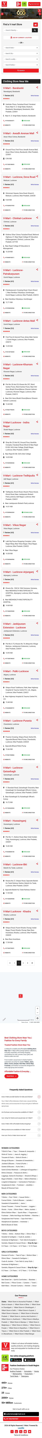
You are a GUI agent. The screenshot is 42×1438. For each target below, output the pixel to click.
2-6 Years (13, 1246)
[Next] (27, 963)
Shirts (11, 1234)
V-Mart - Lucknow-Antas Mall (19, 320)
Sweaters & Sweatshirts (24, 1160)
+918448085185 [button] (9, 852)
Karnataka (28, 1371)
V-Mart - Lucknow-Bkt (15, 864)
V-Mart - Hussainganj (14, 820)
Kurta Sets (19, 1167)
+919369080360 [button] (9, 463)
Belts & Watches (30, 1179)
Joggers (32, 1206)
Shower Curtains (17, 1286)
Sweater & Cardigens (9, 1237)
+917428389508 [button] (9, 899)
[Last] (32, 963)
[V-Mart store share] (37, 87)
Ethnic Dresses (7, 1173)
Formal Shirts (6, 1200)
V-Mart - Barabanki (13, 88)
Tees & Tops (20, 1255)
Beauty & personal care (10, 1188)
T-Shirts (4, 1197)
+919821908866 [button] (9, 755)
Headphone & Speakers (10, 1222)
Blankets (32, 1280)
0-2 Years (5, 1246)
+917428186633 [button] (9, 658)
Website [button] (7, 125)
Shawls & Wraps (30, 1176)
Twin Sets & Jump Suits (23, 1261)
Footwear (20, 1185)
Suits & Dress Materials (10, 1170)
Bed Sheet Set (7, 1280)
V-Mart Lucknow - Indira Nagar (16, 424)
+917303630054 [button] (9, 808)
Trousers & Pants (8, 1157)
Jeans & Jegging (20, 1154)
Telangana (25, 1376)
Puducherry (29, 1374)
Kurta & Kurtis (21, 1164)
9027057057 (35, 4)
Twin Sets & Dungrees (28, 1240)
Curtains (26, 1283)
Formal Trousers (21, 1206)
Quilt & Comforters (20, 1280)
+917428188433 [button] (9, 164)
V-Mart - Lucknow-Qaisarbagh (13, 769)
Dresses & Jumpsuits (26, 1151)
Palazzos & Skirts (20, 1173)
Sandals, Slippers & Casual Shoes (14, 1243)
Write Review (35, 95)
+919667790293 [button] (9, 410)
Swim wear (18, 1179)
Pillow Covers (16, 1283)
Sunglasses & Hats (8, 1185)
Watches (35, 1216)
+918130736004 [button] (9, 352)
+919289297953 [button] (9, 205)
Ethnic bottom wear (9, 1212)
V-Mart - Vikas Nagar (14, 525)
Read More (10, 1076)
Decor (34, 1286)
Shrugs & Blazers (8, 1160)
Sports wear (22, 1212)
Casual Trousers (7, 1206)
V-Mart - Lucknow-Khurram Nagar (18, 366)
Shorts (4, 1209)
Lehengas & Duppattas (28, 1170)
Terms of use (24, 1022)
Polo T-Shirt (13, 1197)
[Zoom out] (37, 1013)
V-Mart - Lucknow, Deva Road (19, 177)
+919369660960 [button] (9, 559)
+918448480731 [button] (9, 708)
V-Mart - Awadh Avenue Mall (18, 133)
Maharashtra (17, 1374)
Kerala (36, 1371)
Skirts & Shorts (21, 1157)
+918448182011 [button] (9, 257)
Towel (33, 1283)
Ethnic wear (18, 1209)
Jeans (22, 1203)
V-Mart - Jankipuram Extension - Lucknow (14, 625)
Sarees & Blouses (8, 1167)
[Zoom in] (37, 1008)
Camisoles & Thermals (27, 1182)
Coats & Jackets (24, 1237)
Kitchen (27, 1286)
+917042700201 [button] (9, 948)
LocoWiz (21, 1428)
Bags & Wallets (7, 1179)
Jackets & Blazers (8, 1164)
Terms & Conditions (21, 1435)
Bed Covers (6, 1283)
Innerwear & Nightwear (10, 1240)
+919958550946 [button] (9, 308)
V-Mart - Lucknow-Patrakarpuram (13, 272)
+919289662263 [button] (9, 512)
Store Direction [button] (29, 125)
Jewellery (29, 1185)
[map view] (35, 25)
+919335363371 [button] (9, 120)
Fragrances (33, 1212)
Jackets (29, 1200)
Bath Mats (5, 1286)
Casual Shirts (24, 1197)
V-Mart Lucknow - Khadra (17, 911)
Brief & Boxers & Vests (9, 1225)
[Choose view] (37, 1018)
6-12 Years (22, 1246)
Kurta (10, 1209)
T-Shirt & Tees (6, 1151)
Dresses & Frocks (8, 1255)
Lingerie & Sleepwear (9, 1182)
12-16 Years (32, 1246)
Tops (15, 1151)
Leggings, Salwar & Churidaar (12, 1176)
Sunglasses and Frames (10, 1219)
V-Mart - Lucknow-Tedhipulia (19, 475)
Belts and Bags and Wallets (20, 1216)
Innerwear (23, 1222)
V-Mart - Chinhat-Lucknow (17, 218)
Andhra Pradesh (16, 1371)
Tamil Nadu (14, 1376)
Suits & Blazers (18, 1200)
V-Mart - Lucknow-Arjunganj (18, 572)
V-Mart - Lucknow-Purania (17, 720)
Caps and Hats (26, 1219)
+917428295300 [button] (9, 611)
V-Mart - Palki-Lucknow (16, 671)
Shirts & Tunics (7, 1154)
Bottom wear (20, 1234)
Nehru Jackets (30, 1209)
